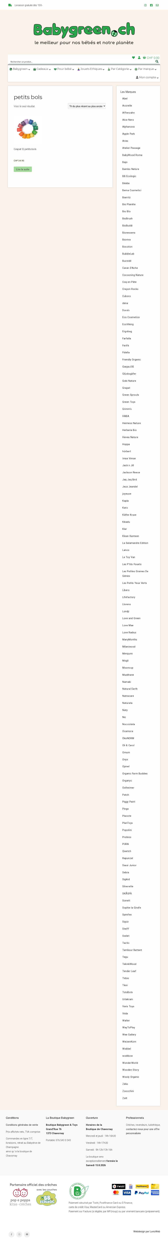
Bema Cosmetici (131, 190)
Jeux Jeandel (130, 486)
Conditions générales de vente (22, 1125)
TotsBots (127, 992)
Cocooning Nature (133, 275)
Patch (125, 794)
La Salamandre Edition (135, 543)
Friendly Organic (131, 359)
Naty (125, 710)
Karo (125, 507)
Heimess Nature (131, 423)
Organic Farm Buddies (135, 773)
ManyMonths (129, 639)
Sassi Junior (129, 865)
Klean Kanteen (130, 536)
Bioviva (126, 239)
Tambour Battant (132, 950)
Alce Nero (128, 119)
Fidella (126, 352)
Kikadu (126, 522)
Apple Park (128, 133)
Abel (124, 98)
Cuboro (126, 296)
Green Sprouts (130, 395)
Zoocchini (128, 1091)
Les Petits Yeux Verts (134, 583)
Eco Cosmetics (131, 317)
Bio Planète (129, 204)
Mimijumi (127, 653)
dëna (125, 303)
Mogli (125, 660)
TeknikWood (129, 964)
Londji (125, 611)
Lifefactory (128, 597)
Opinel (126, 766)
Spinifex (127, 914)
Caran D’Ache (130, 268)
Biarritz (126, 197)
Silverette (127, 886)
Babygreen (84, 34)
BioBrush (127, 218)
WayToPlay (128, 1027)
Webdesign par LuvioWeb (146, 1231)
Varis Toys (128, 1006)
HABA (125, 416)
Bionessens (129, 232)
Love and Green (131, 618)
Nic (124, 717)
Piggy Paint (128, 801)
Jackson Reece (131, 472)
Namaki (126, 682)
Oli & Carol (128, 745)
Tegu (125, 957)
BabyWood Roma (132, 155)
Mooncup (127, 667)
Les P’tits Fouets (131, 564)
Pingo (125, 808)
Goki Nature (129, 381)
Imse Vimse (129, 458)
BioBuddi (127, 225)
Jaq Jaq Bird (129, 479)
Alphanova (128, 126)
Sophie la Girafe (131, 907)
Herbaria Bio (129, 430)
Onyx (125, 759)
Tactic (126, 943)
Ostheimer (128, 787)
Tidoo (125, 978)
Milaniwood (129, 646)
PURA (125, 844)
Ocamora (127, 731)
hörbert (126, 451)
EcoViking (128, 324)
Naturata (127, 703)
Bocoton (127, 246)
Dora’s (126, 310)
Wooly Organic (130, 1077)
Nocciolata (128, 724)
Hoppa (126, 444)
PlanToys (127, 823)
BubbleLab (128, 253)
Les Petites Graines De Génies (135, 574)
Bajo (124, 162)
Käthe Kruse (129, 514)
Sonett (126, 900)
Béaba (126, 183)
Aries (125, 141)
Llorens (126, 604)
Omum (126, 752)
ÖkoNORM (128, 738)
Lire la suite (22, 169)
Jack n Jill (128, 465)
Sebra (125, 872)
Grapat (126, 388)
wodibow (127, 1056)
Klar (124, 529)
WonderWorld (130, 1063)
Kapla (125, 500)
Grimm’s (127, 409)
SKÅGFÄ (127, 893)
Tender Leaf (129, 971)
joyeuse (126, 493)
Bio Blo (126, 211)
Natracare (128, 696)
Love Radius (129, 632)
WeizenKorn (129, 1041)
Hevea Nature (130, 437)
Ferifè (125, 345)
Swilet (125, 936)
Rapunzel (127, 858)
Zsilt (124, 1098)
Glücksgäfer (129, 373)
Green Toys (129, 402)
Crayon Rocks (130, 289)
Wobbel (126, 1048)
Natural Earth (130, 689)
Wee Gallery (129, 1034)
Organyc (127, 780)
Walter (126, 1020)
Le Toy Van (128, 557)
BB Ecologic (129, 176)
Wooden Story (130, 1070)
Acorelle (127, 105)
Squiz (125, 921)
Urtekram (127, 999)
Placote (126, 816)
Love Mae (128, 625)
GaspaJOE (128, 366)
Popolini (127, 830)
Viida (125, 1013)
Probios (126, 837)
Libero (126, 590)
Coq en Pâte (129, 282)
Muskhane (128, 675)
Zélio (125, 1084)
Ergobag (127, 331)
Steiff (125, 928)
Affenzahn (128, 112)
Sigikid (126, 879)
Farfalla (126, 338)
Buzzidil (126, 261)
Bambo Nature (130, 169)
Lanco (125, 550)
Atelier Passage (131, 148)
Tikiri (125, 985)
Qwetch (126, 851)
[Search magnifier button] (157, 61)
